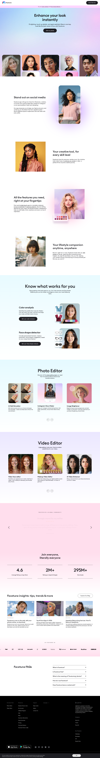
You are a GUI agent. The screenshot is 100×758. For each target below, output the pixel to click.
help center (35, 705)
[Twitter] (49, 747)
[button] (8, 527)
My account (21, 708)
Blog (19, 715)
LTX (76, 738)
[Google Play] (25, 747)
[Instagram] (36, 747)
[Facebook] (39, 747)
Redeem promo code (22, 705)
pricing (19, 722)
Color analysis (45, 6)
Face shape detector (56, 6)
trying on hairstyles (19, 207)
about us (77, 720)
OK (76, 755)
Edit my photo (50, 30)
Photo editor (9, 705)
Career (76, 722)
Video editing (42, 447)
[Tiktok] (42, 747)
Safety (34, 708)
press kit (77, 725)
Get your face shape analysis (30, 343)
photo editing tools (52, 375)
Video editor (9, 708)
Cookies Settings (39, 756)
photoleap (77, 736)
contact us (35, 710)
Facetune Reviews (22, 725)
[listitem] (20, 397)
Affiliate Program (22, 710)
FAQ (19, 713)
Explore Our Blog (85, 595)
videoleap (77, 734)
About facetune (21, 720)
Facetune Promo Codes (23, 727)
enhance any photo (69, 161)
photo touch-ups (25, 205)
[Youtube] (46, 747)
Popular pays (78, 741)
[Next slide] (52, 419)
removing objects (31, 207)
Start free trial (92, 2)
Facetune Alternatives (23, 718)
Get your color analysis (28, 319)
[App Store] (12, 747)
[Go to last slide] (48, 419)
